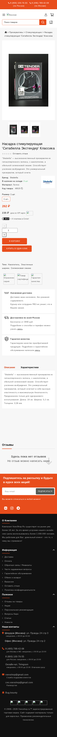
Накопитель (13, 264)
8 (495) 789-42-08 (40, 3)
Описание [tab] (9, 367)
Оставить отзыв (20, 153)
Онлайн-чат (11, 664)
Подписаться (45, 491)
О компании (9, 520)
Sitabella (14, 177)
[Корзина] (52, 15)
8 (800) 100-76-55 (19, 3)
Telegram (23, 664)
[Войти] (46, 15)
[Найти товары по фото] (51, 22)
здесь (20, 329)
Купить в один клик (16, 249)
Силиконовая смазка (21, 268)
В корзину (14, 241)
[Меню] (4, 15)
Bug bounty (11, 693)
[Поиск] (42, 22)
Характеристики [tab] (30, 367)
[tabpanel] (28, 389)
